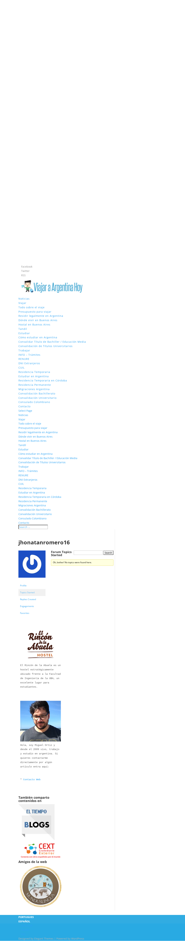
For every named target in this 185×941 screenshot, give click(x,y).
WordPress (77, 938)
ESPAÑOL (24, 921)
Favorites (24, 613)
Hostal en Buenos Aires (34, 324)
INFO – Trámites (29, 354)
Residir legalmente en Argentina (40, 316)
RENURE (23, 359)
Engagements (27, 606)
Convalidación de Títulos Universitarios (45, 346)
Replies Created (28, 599)
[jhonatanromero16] (32, 580)
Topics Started (27, 592)
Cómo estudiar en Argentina (37, 337)
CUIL (21, 367)
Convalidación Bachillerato (36, 393)
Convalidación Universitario (37, 398)
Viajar (22, 303)
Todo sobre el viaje (31, 307)
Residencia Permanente (34, 385)
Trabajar (24, 350)
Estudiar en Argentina (33, 376)
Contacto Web (31, 779)
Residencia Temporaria (34, 372)
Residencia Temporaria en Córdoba (42, 380)
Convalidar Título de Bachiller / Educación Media (52, 341)
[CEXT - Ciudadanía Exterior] (40, 858)
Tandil (22, 329)
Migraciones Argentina (34, 389)
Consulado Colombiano (34, 402)
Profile (23, 585)
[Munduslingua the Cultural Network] (40, 908)
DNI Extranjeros (29, 363)
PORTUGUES (26, 917)
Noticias (24, 298)
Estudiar (24, 333)
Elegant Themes (43, 938)
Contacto (24, 406)
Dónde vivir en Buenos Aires (37, 320)
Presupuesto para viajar (34, 311)
